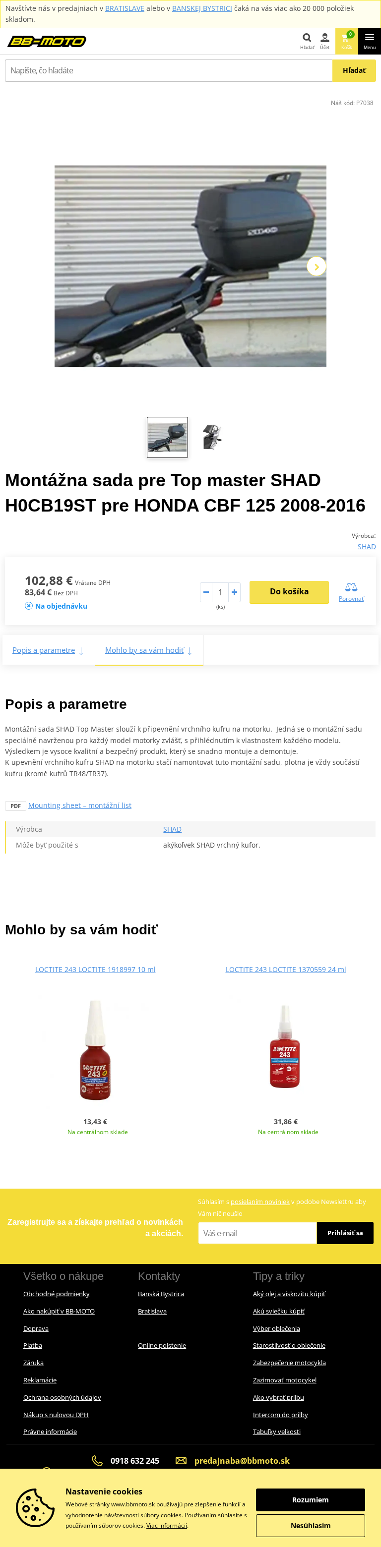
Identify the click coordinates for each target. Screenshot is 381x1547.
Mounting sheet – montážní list (79, 805)
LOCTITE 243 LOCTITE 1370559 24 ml (286, 969)
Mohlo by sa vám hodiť (144, 650)
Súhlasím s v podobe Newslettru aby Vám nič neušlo (282, 1207)
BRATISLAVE (124, 8)
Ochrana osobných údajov (62, 1397)
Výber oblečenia (276, 1328)
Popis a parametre (43, 650)
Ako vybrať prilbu (278, 1397)
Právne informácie (50, 1431)
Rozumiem (310, 1499)
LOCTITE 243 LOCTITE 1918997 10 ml (95, 969)
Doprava (36, 1328)
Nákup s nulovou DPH (56, 1414)
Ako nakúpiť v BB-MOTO (59, 1311)
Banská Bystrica (161, 1293)
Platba (32, 1345)
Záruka (33, 1362)
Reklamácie (40, 1379)
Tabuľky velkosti (277, 1431)
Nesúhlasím (311, 1525)
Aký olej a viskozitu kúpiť (289, 1293)
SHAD (367, 546)
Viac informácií (166, 1525)
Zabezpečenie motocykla (289, 1362)
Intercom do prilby (280, 1414)
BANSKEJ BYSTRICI (202, 8)
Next (316, 266)
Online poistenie (162, 1345)
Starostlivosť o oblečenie (289, 1345)
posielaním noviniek (260, 1201)
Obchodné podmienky (56, 1293)
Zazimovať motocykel (285, 1379)
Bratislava (152, 1311)
